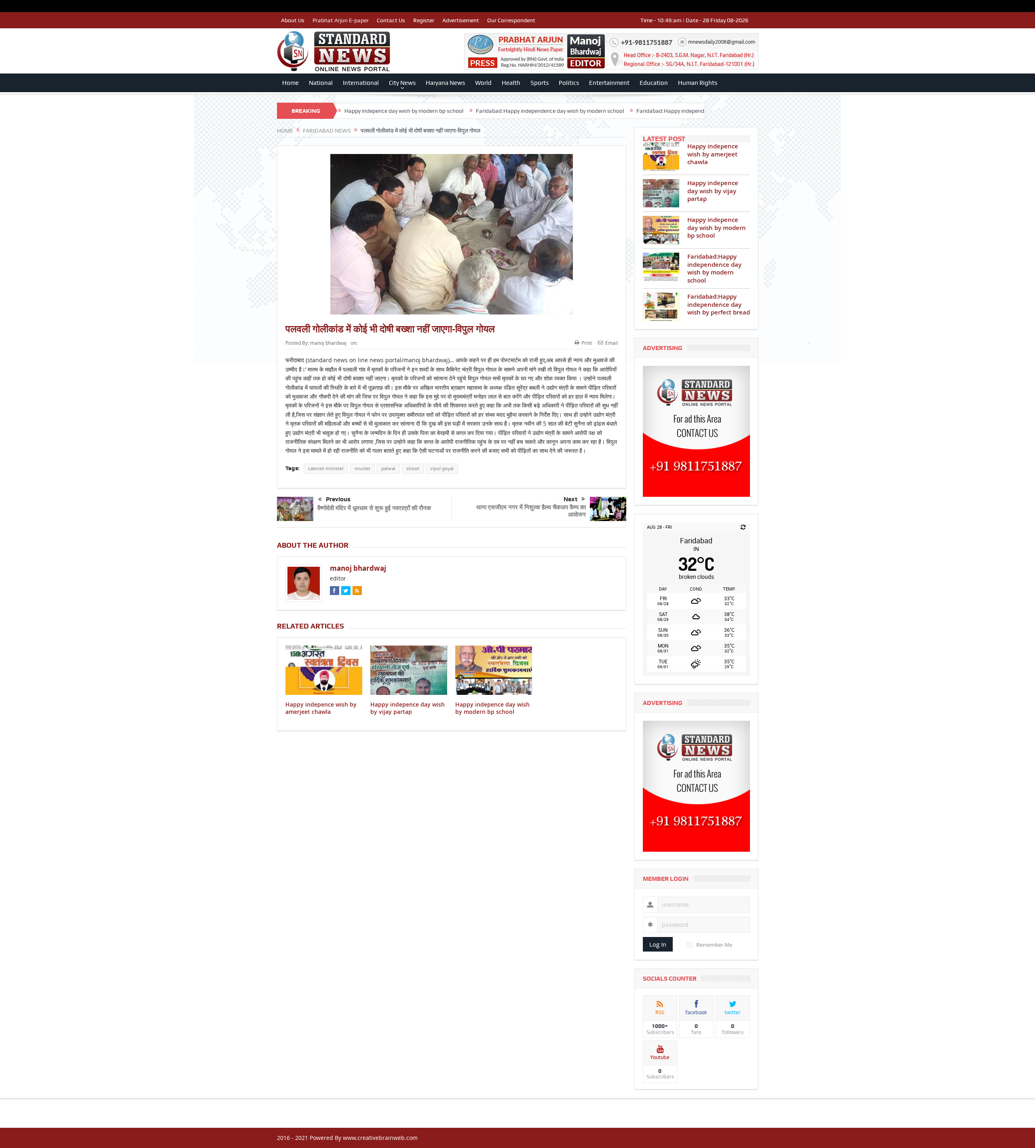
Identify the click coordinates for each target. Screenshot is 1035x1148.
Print (586, 343)
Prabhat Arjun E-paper (341, 20)
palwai (388, 468)
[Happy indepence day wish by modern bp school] (661, 230)
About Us (292, 20)
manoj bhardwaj (328, 343)
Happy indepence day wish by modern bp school (492, 708)
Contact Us (391, 20)
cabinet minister (326, 468)
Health (511, 83)
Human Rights (697, 83)
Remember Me (714, 944)
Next (570, 499)
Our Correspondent (511, 20)
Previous (338, 499)
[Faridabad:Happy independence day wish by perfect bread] (661, 307)
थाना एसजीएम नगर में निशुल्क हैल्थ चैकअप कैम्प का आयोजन (531, 511)
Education (654, 83)
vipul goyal (442, 468)
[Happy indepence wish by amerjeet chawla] (661, 156)
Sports (539, 83)
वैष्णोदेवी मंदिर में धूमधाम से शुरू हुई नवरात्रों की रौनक (374, 508)
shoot (412, 468)
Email (611, 343)
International (361, 83)
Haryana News (445, 83)
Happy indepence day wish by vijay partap (407, 708)
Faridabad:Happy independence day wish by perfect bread (635, 111)
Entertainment (609, 83)
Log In (657, 944)
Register (423, 20)
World (483, 83)
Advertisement (460, 20)
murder (362, 468)
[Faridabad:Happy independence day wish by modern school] (661, 267)
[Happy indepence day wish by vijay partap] (661, 193)
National (321, 83)
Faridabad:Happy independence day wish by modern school (477, 111)
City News (402, 83)
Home (290, 83)
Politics (569, 83)
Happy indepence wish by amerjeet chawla (321, 708)
